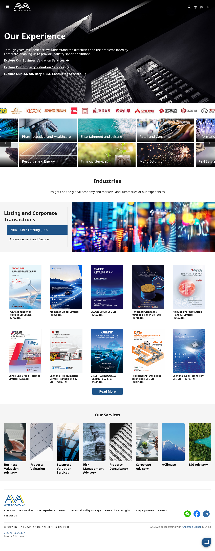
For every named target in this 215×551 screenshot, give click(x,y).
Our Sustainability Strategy (85, 510)
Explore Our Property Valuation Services (34, 67)
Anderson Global (191, 526)
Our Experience (46, 510)
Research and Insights (118, 510)
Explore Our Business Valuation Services (34, 60)
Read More (107, 391)
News (62, 510)
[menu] (7, 7)
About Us (9, 510)
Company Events (144, 510)
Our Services (26, 510)
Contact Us (10, 515)
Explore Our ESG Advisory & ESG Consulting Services (42, 74)
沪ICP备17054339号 (15, 532)
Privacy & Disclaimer (15, 536)
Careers (162, 510)
